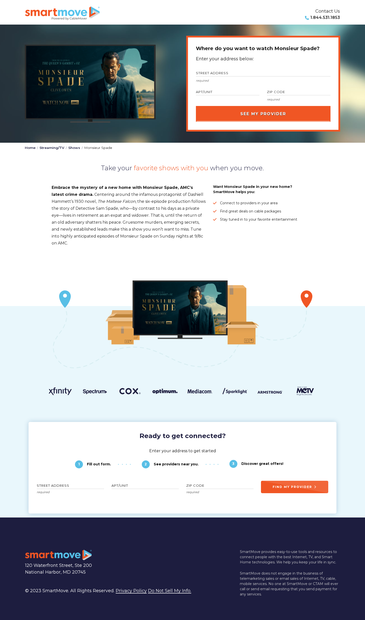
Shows (74, 148)
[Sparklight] (235, 392)
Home (30, 148)
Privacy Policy (131, 590)
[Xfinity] (60, 392)
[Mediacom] (200, 392)
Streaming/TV (51, 148)
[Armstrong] (270, 392)
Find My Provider (292, 487)
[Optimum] (165, 392)
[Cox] (130, 392)
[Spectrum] (95, 392)
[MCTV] (305, 392)
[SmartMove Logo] (62, 13)
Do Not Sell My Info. (169, 590)
